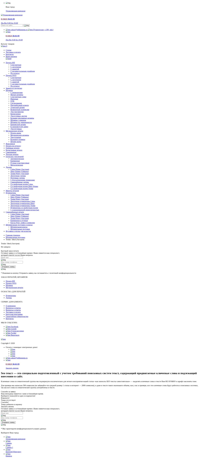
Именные (14, 99)
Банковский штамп (18, 125)
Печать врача (15, 133)
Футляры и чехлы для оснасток (18, 231)
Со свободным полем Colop (21, 184)
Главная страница (13, 235)
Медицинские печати (14, 131)
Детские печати (12, 154)
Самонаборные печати (15, 212)
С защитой (14, 69)
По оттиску (15, 73)
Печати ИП (10, 63)
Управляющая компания (15, 11)
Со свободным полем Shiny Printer (24, 186)
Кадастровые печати (14, 150)
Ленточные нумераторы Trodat (22, 206)
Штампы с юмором (18, 120)
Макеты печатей (12, 191)
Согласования (16, 103)
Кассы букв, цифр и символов (22, 223)
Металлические (16, 165)
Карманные (15, 161)
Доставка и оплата (13, 52)
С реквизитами (16, 93)
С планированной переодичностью (24, 210)
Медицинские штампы (19, 135)
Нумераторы (11, 193)
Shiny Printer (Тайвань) (19, 171)
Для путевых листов (18, 116)
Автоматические (17, 159)
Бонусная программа (14, 314)
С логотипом (15, 67)
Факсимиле (10, 144)
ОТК (12, 101)
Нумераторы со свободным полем (24, 208)
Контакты (10, 54)
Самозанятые (11, 152)
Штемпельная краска (18, 227)
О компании (11, 306)
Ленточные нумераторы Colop (22, 201)
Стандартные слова (18, 97)
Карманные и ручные (19, 221)
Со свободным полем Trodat (21, 189)
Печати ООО (11, 75)
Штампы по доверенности (21, 122)
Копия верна (15, 114)
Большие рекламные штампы (22, 118)
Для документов (17, 112)
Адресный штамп (17, 107)
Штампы (9, 90)
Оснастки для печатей (15, 157)
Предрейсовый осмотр (19, 105)
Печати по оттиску (13, 146)
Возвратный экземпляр (19, 110)
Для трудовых (16, 129)
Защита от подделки (14, 88)
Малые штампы (16, 95)
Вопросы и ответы (13, 308)
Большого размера (17, 139)
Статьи (8, 50)
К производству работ (19, 127)
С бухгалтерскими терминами (22, 180)
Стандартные (15, 65)
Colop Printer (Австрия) (19, 169)
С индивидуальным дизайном (22, 71)
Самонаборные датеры (19, 182)
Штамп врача (15, 142)
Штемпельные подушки (20, 229)
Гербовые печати (12, 148)
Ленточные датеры (18, 176)
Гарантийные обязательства (17, 316)
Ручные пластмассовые (19, 163)
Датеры (9, 167)
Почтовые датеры (17, 178)
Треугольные (15, 137)
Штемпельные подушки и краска (19, 225)
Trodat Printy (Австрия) (19, 174)
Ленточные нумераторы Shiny (22, 203)
